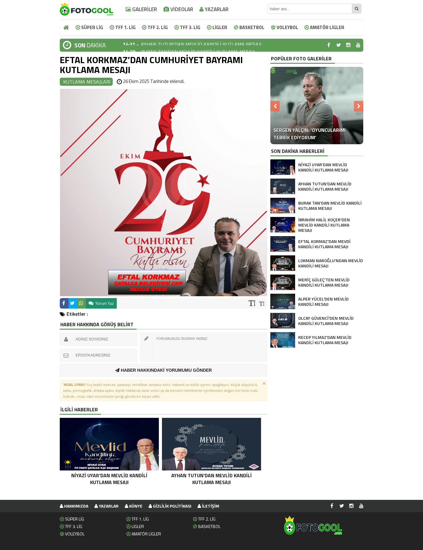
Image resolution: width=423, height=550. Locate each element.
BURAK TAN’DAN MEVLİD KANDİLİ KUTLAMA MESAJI (198, 45)
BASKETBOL (251, 27)
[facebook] (329, 45)
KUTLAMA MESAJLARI (87, 81)
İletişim (210, 506)
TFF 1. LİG (125, 27)
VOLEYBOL (287, 27)
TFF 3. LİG (189, 27)
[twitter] (338, 45)
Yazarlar (108, 506)
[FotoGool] (86, 7)
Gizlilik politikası (171, 506)
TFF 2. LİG (157, 27)
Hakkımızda (75, 506)
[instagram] (348, 45)
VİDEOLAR (181, 9)
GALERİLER (144, 9)
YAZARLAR (216, 9)
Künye (135, 506)
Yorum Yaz (104, 303)
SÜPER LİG (91, 27)
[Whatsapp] (81, 303)
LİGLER (219, 27)
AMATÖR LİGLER (326, 27)
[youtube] (358, 45)
